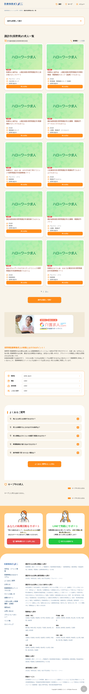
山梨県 (58, 618)
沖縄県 (36, 650)
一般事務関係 (66, 567)
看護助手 (46, 567)
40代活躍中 (28, 587)
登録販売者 (79, 659)
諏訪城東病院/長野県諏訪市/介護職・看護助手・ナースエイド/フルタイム (65, 122)
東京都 (27, 627)
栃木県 (49, 627)
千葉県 (44, 627)
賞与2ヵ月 (63, 603)
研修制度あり (45, 600)
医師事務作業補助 (55, 567)
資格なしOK (35, 603)
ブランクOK (76, 587)
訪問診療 (69, 600)
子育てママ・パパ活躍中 (68, 592)
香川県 (60, 640)
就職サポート (8, 598)
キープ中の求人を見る (78, 488)
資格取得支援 (55, 603)
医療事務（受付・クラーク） (33, 567)
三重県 (73, 627)
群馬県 (31, 630)
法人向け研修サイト (75, 679)
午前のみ (73, 590)
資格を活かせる (45, 603)
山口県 (78, 637)
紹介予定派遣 (45, 578)
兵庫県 (48, 637)
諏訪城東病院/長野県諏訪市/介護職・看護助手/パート (64, 220)
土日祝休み (50, 592)
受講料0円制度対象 (39, 592)
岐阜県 (68, 627)
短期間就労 (37, 600)
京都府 (32, 637)
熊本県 (43, 647)
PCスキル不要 (54, 587)
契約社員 (33, 578)
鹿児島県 (30, 650)
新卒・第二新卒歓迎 (74, 595)
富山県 (73, 618)
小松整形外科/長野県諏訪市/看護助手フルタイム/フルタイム (64, 171)
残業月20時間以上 (65, 597)
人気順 (82, 41)
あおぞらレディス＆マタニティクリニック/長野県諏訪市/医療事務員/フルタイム (23, 269)
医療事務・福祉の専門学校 (40, 684)
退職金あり (32, 605)
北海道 (27, 618)
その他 (52, 569)
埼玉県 (39, 627)
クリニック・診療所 (65, 587)
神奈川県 (33, 627)
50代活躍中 (37, 587)
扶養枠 (52, 595)
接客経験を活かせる (61, 595)
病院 (31, 600)
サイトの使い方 (9, 594)
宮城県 (32, 618)
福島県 (30, 620)
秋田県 (48, 618)
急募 (47, 595)
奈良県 (38, 637)
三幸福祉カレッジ (67, 682)
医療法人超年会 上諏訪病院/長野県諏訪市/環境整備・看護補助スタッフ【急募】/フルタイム (65, 73)
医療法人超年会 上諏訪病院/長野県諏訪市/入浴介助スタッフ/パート (23, 73)
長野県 (21, 10)
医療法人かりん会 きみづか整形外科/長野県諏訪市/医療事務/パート (65, 269)
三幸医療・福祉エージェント (47, 679)
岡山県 (63, 637)
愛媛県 (65, 640)
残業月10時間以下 (53, 597)
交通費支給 (46, 590)
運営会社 (7, 607)
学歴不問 (79, 592)
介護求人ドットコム (62, 679)
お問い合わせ (8, 611)
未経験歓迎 (33, 597)
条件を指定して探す (44, 300)
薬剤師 (30, 569)
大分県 (48, 647)
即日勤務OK (28, 592)
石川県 (78, 618)
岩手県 (43, 618)
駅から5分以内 (41, 605)
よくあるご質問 (9, 581)
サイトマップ (8, 624)
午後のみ (79, 590)
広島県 (58, 637)
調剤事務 (74, 567)
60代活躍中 (45, 587)
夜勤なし (57, 592)
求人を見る (24, 86)
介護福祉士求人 (55, 590)
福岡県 (27, 647)
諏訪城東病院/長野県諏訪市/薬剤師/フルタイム (23, 219)
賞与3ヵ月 (71, 603)
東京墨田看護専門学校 (55, 684)
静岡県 (63, 627)
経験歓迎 (62, 600)
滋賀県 (43, 637)
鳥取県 (68, 637)
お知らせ (7, 584)
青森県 (38, 618)
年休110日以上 (29, 595)
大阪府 (27, 637)
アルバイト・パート (57, 578)
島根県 (73, 637)
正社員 (27, 578)
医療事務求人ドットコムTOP (11, 10)
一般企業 (38, 590)
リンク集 (7, 621)
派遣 (39, 578)
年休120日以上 (40, 595)
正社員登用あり (42, 597)
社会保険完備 (55, 600)
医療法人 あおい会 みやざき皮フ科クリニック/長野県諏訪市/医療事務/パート (23, 171)
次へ (46, 291)
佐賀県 (32, 647)
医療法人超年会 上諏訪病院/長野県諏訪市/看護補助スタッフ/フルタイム (23, 122)
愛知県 (58, 627)
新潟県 (68, 618)
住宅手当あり (65, 590)
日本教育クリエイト (31, 679)
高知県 (71, 640)
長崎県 (38, 647)
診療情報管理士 (43, 569)
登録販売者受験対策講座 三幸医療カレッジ (48, 682)
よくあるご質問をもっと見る (44, 464)
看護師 (36, 569)
